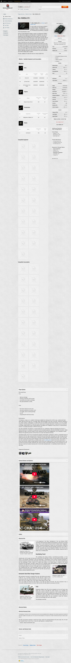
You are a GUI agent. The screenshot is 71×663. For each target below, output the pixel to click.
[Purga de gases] (34, 316)
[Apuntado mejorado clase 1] (34, 237)
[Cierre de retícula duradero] (23, 194)
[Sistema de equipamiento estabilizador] (23, 183)
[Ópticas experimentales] (34, 183)
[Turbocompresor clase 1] (23, 259)
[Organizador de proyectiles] (34, 338)
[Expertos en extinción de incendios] (34, 295)
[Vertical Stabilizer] (26, 454)
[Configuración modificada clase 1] (23, 226)
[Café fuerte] (34, 306)
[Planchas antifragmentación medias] (23, 162)
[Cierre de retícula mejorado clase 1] (34, 205)
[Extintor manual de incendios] (23, 306)
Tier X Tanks (39, 645)
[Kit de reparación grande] (34, 327)
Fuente (21, 9)
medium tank (33, 24)
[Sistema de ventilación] (23, 205)
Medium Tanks (33, 645)
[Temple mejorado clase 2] (23, 216)
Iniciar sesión (61, 1)
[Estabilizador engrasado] (23, 273)
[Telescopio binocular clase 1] (34, 248)
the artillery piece (47, 439)
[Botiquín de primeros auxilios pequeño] (23, 360)
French (43, 23)
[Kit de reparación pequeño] (34, 360)
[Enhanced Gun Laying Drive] (29, 454)
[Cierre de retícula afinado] (23, 295)
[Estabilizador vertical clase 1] (34, 151)
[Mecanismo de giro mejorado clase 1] (23, 237)
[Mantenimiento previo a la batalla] (23, 316)
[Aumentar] (33, 551)
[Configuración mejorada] (34, 194)
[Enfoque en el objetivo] (23, 349)
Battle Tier (60, 38)
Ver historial (26, 9)
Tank (21, 6)
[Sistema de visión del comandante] (34, 173)
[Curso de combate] (23, 381)
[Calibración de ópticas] (34, 284)
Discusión (26, 6)
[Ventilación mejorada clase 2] (23, 248)
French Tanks (25, 645)
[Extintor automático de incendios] (34, 273)
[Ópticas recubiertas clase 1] (23, 173)
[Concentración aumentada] (34, 349)
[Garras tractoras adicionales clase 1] (34, 216)
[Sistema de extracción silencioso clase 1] (23, 151)
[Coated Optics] (23, 454)
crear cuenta (67, 1)
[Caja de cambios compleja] (23, 370)
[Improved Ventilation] (20, 454)
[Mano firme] (34, 370)
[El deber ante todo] (23, 338)
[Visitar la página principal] (8, 7)
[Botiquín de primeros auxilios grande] (23, 327)
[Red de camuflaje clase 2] (34, 162)
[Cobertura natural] (23, 284)
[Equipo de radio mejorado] (34, 226)
